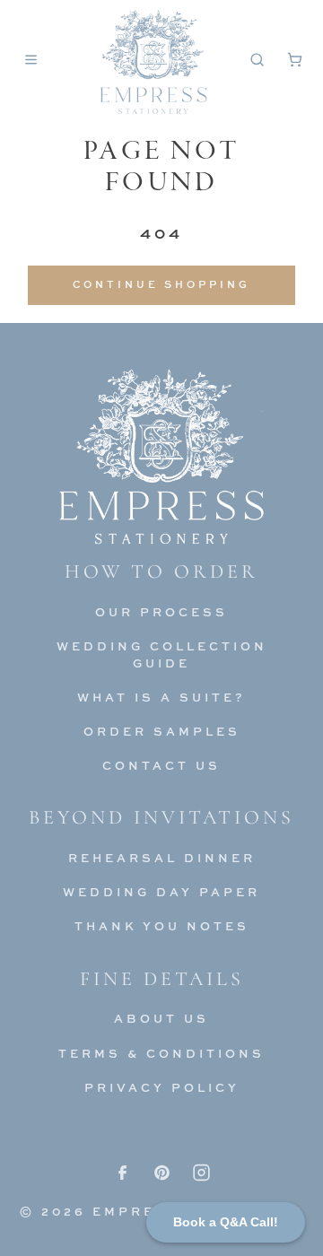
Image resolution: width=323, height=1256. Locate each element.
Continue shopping (161, 284)
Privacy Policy (162, 1087)
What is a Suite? (161, 697)
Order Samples (161, 731)
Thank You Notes (161, 926)
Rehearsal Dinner (162, 858)
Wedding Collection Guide (162, 654)
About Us (161, 1018)
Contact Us (161, 765)
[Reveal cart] (294, 59)
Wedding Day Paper (161, 892)
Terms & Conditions (161, 1053)
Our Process (161, 612)
